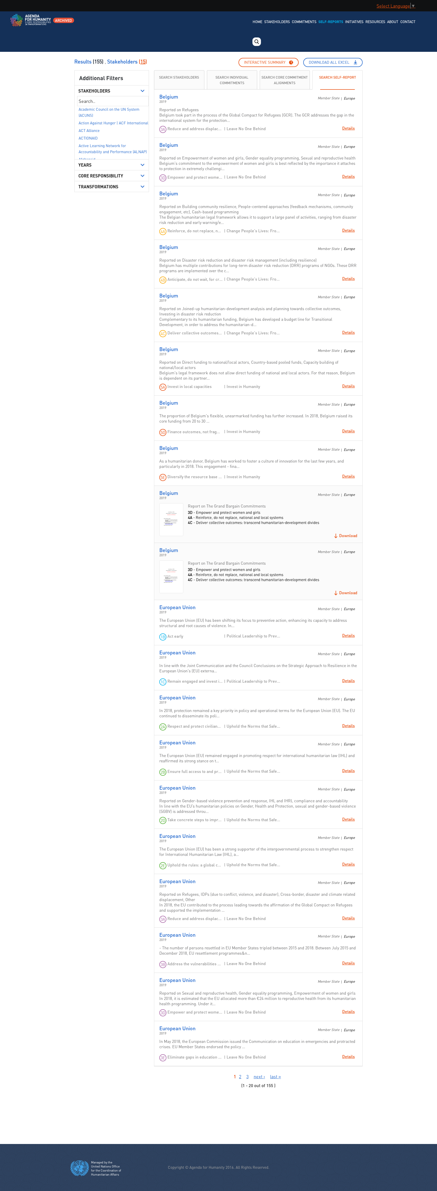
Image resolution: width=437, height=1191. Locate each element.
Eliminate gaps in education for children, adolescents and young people (195, 1057)
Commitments (304, 21)
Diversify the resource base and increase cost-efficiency (195, 476)
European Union (177, 607)
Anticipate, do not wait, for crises (195, 279)
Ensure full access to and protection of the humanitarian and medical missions (195, 771)
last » (275, 1076)
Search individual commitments (232, 79)
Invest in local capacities (189, 386)
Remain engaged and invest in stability (195, 681)
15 (142, 61)
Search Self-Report (337, 77)
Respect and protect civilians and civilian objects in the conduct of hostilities (195, 726)
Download (348, 535)
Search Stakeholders (179, 77)
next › (259, 1076)
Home (257, 21)
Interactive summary (265, 62)
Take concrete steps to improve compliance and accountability (195, 819)
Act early (175, 636)
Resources (375, 21)
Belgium (168, 96)
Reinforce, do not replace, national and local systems (195, 230)
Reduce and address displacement (195, 128)
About (392, 21)
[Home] (31, 23)
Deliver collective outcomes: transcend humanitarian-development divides (195, 332)
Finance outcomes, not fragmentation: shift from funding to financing (195, 431)
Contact (408, 21)
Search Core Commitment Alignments (284, 79)
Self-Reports (330, 21)
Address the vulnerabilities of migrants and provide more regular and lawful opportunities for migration (195, 963)
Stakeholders (277, 21)
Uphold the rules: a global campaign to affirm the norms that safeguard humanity (195, 864)
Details (348, 128)
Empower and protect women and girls (195, 177)
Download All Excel (329, 62)
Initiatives (354, 21)
